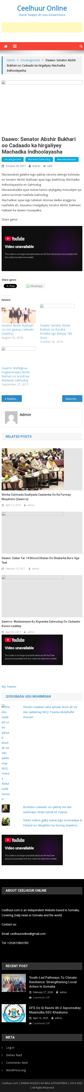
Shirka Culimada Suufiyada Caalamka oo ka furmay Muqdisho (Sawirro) (36, 497)
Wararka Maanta (66, 159)
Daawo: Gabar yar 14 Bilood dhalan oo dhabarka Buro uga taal (40, 560)
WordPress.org (16, 1070)
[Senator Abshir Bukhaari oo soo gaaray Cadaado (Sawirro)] (19, 313)
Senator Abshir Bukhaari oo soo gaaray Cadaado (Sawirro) (18, 329)
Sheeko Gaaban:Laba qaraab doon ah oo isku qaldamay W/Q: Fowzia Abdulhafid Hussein (50, 712)
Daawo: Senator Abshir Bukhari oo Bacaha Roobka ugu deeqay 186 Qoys (56, 331)
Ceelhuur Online (42, 8)
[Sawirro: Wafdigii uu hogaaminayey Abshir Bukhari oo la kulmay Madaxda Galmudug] (19, 356)
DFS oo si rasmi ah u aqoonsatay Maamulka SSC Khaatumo (55, 1010)
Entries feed (14, 1055)
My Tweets (9, 686)
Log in (10, 1047)
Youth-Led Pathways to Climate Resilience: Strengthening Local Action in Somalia (53, 982)
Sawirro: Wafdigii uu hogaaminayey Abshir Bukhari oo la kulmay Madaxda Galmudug (16, 374)
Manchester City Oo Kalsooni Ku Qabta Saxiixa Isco (73, 399)
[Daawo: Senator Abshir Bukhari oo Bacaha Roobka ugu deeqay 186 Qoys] (57, 313)
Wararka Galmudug (39, 159)
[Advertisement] (43, 27)
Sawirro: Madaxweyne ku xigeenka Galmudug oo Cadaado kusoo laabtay (41, 624)
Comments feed (17, 1063)
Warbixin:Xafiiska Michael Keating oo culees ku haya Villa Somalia (14, 399)
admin (36, 166)
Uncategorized (12, 159)
